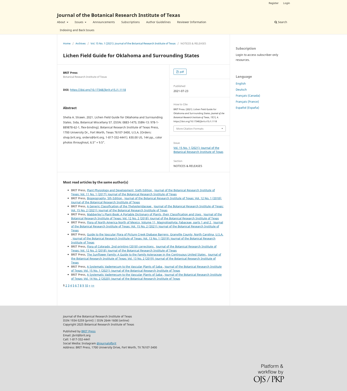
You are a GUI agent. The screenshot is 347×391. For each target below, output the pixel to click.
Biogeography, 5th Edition (105, 198)
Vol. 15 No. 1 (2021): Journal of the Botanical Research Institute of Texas (133, 43)
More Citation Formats (189, 128)
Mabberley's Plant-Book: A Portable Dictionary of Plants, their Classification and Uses (144, 214)
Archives (81, 43)
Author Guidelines (158, 22)
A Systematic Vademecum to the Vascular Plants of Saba (125, 266)
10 (86, 285)
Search (282, 22)
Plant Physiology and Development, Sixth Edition (120, 190)
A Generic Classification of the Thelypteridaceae (119, 206)
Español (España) (247, 108)
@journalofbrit (106, 343)
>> (92, 285)
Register (274, 3)
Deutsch (241, 89)
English (241, 83)
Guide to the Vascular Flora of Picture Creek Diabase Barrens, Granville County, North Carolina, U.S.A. (155, 234)
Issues (79, 22)
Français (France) (247, 101)
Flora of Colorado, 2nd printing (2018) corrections (120, 246)
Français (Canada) (248, 95)
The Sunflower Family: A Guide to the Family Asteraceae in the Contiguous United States (146, 254)
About (61, 22)
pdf (181, 72)
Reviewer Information (191, 22)
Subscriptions (130, 22)
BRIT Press (88, 331)
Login (286, 3)
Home (66, 43)
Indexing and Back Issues (77, 30)
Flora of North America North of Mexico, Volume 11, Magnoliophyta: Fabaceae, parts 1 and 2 (149, 222)
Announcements (104, 22)
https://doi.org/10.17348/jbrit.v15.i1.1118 (98, 90)
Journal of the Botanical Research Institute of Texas (118, 15)
